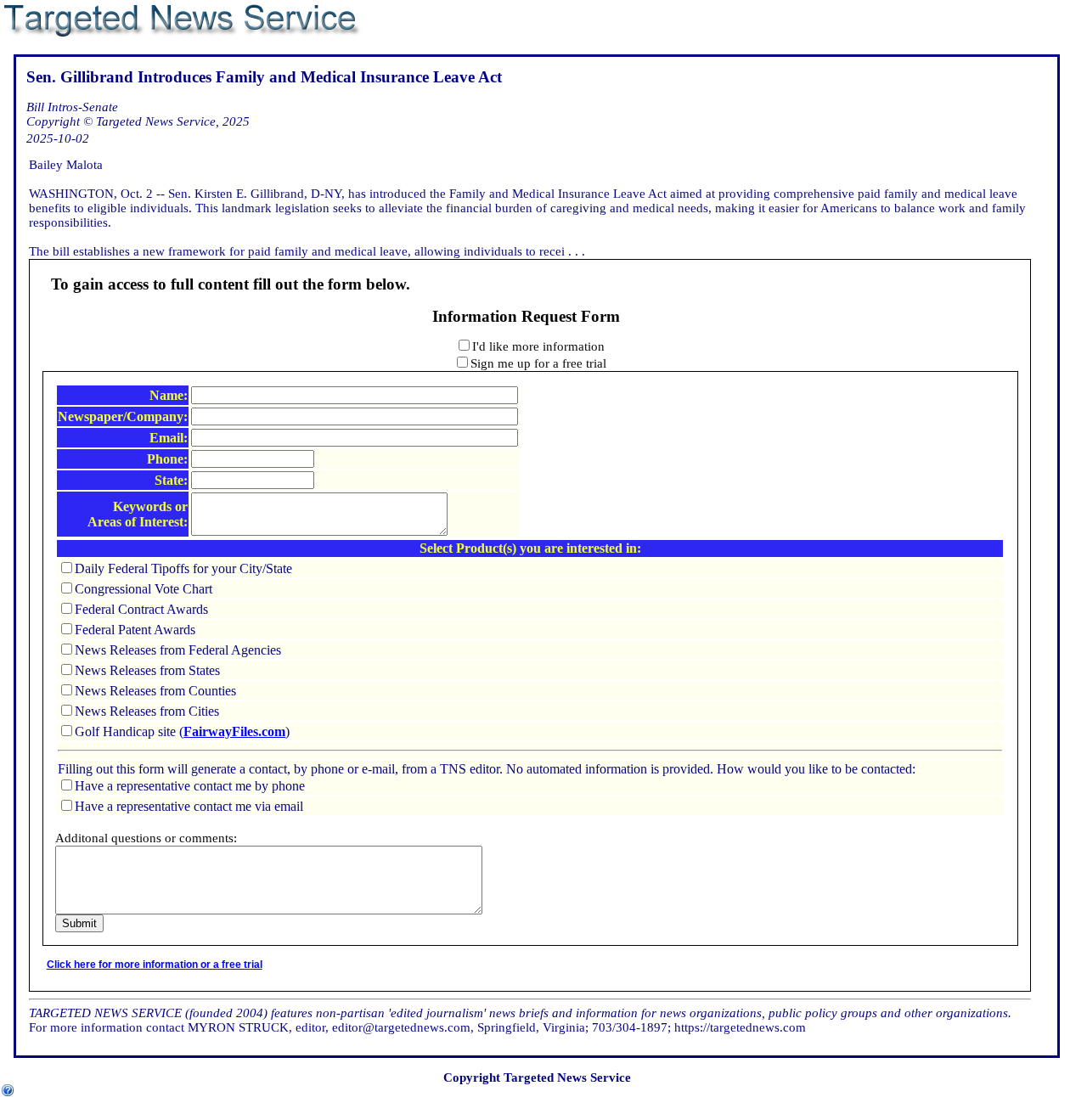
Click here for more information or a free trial (154, 964)
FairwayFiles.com (234, 731)
